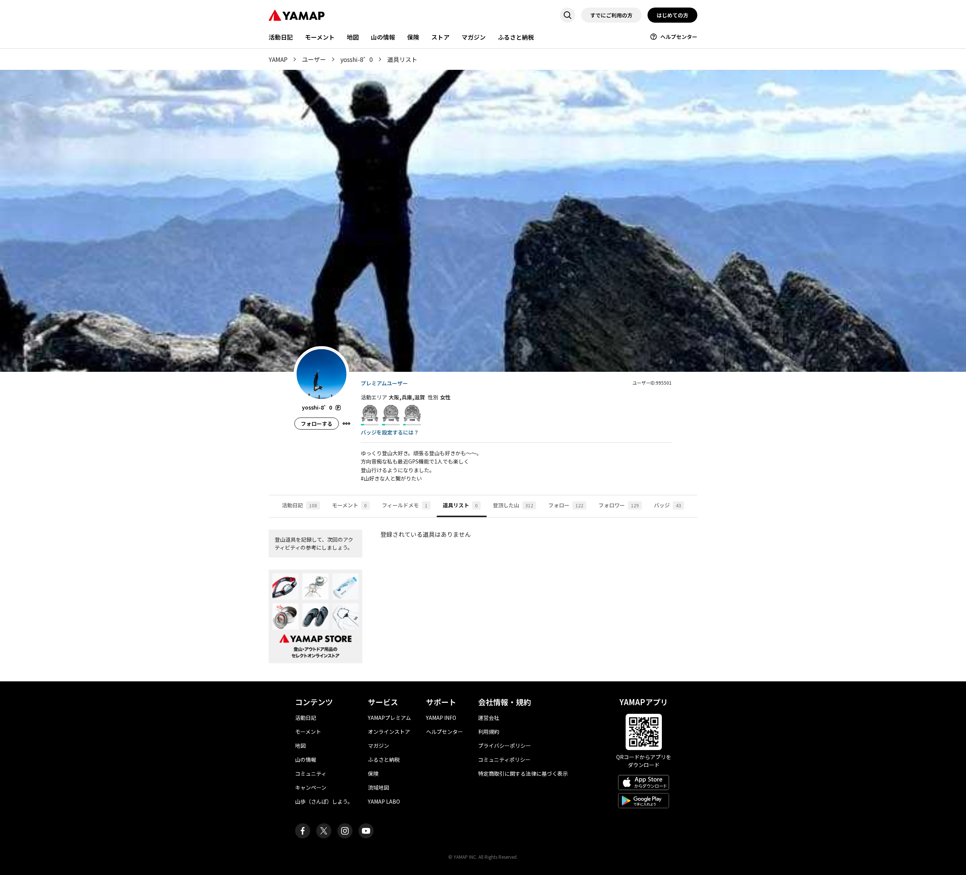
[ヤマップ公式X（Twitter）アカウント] (323, 830)
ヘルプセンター (678, 36)
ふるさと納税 (516, 37)
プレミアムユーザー (384, 383)
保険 (413, 37)
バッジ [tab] (667, 505)
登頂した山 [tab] (513, 505)
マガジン (473, 37)
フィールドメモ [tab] (405, 505)
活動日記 (281, 37)
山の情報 (383, 37)
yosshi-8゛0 (356, 59)
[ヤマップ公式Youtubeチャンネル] (366, 830)
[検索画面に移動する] (567, 15)
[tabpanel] (483, 599)
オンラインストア (389, 731)
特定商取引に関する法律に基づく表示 (523, 773)
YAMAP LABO (384, 801)
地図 (353, 37)
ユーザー (314, 59)
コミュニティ (310, 773)
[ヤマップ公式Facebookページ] (302, 830)
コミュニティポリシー (504, 759)
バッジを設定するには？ (390, 432)
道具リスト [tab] (460, 505)
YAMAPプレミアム (389, 717)
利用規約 (488, 731)
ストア (440, 37)
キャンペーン (310, 787)
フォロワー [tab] (618, 505)
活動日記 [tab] (299, 505)
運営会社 (488, 717)
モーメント (320, 37)
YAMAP (278, 59)
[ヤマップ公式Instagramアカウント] (344, 830)
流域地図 (378, 787)
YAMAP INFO (441, 717)
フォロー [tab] (565, 505)
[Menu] (346, 423)
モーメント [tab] (349, 505)
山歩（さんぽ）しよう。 (324, 801)
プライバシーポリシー (504, 745)
